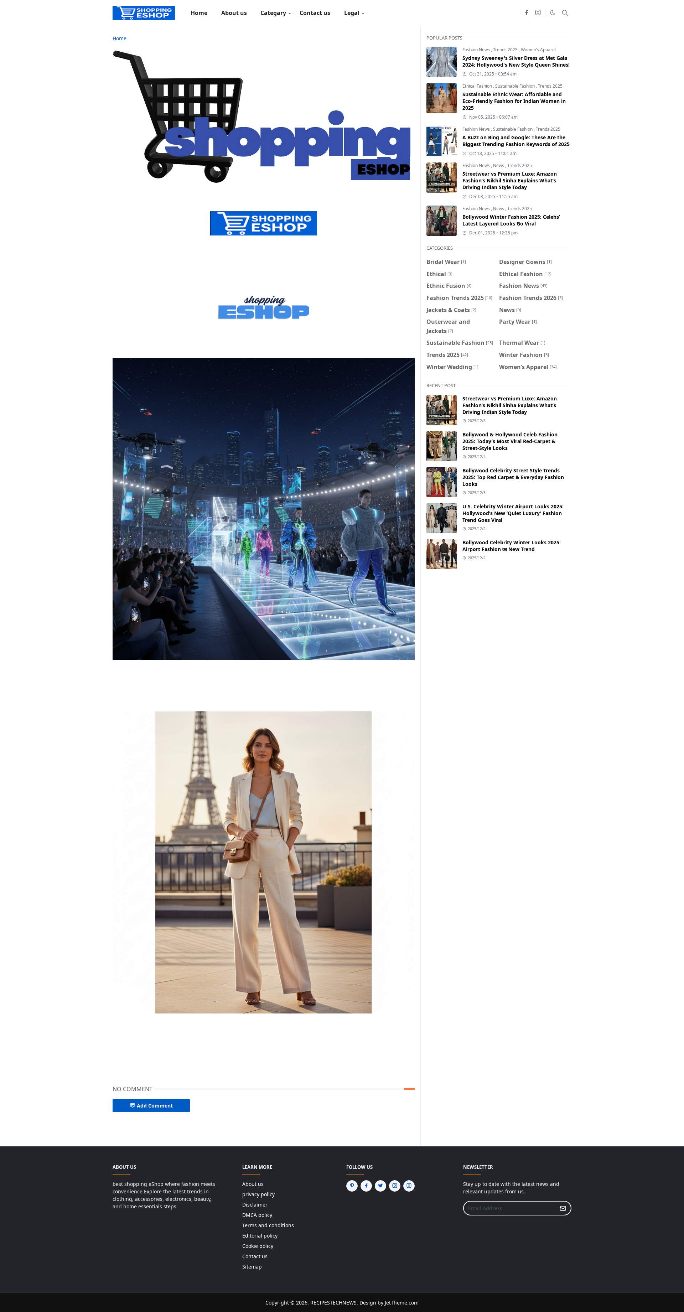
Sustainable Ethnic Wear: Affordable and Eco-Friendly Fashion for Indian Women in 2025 (514, 101)
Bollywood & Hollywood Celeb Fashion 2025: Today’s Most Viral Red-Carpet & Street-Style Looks (510, 441)
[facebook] (526, 13)
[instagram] (538, 13)
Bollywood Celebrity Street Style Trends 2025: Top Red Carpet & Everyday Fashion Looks (513, 477)
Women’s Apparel (538, 50)
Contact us (255, 1256)
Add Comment (155, 1105)
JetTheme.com (402, 1302)
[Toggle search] (565, 12)
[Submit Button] (563, 1208)
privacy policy (258, 1194)
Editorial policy (260, 1235)
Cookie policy (257, 1246)
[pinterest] (352, 1186)
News (499, 165)
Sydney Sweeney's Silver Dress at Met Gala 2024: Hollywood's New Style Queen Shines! (516, 61)
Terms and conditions (268, 1225)
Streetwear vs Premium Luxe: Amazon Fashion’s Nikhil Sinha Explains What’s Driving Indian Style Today (509, 180)
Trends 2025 (506, 50)
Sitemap (252, 1266)
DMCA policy (257, 1215)
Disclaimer (255, 1204)
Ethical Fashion (477, 86)
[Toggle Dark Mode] (553, 13)
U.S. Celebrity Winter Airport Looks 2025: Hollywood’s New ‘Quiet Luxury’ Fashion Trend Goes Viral (513, 513)
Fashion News (476, 50)
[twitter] (380, 1186)
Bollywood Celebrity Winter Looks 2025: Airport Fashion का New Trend (511, 546)
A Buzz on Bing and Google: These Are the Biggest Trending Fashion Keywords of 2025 (516, 140)
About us (253, 1184)
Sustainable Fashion (515, 86)
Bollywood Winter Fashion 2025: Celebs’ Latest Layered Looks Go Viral (511, 220)
